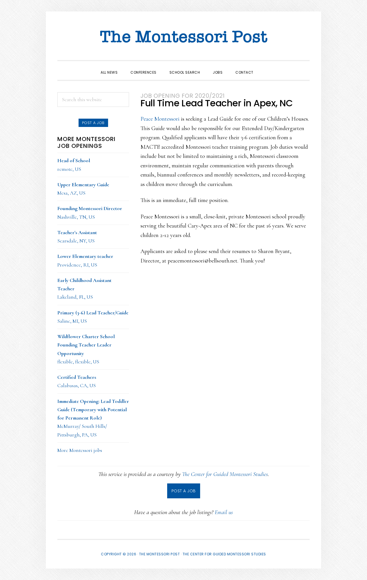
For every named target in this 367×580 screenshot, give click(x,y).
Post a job (93, 123)
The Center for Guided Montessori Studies (225, 474)
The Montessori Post (183, 37)
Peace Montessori (159, 118)
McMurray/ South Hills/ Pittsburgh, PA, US (93, 418)
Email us (224, 512)
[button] (266, 67)
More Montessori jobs (79, 450)
